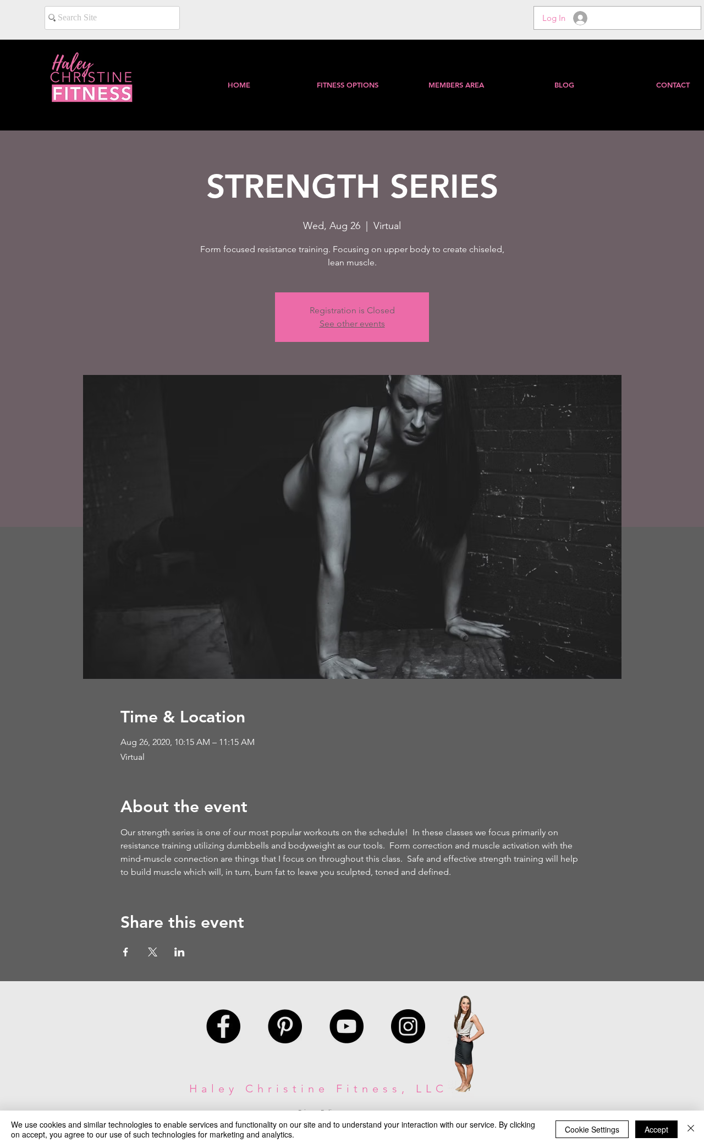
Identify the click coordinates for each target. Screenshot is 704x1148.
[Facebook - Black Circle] (223, 1026)
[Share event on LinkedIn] (179, 952)
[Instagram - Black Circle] (408, 1026)
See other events (352, 323)
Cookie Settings (592, 1129)
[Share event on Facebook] (125, 952)
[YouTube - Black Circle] (346, 1026)
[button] (456, 84)
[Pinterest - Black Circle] (285, 1026)
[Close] (690, 1129)
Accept (656, 1129)
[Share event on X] (152, 952)
